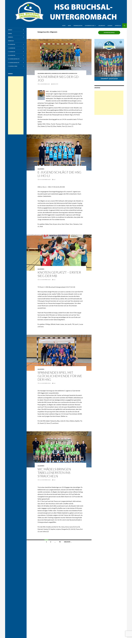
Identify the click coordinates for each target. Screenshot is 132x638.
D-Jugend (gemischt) (13, 59)
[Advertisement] (108, 103)
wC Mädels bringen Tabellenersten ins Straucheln (54, 472)
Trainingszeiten (77, 25)
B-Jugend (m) (11, 44)
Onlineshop (101, 25)
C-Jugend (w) (11, 48)
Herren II (10, 37)
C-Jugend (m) (11, 51)
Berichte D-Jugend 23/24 (69, 73)
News (69, 25)
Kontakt (110, 25)
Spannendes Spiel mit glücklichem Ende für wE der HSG (60, 375)
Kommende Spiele (109, 32)
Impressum (118, 25)
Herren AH (11, 40)
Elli (54, 179)
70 (60, 542)
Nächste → (68, 542)
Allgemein (41, 73)
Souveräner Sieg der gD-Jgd (58, 78)
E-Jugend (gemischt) (13, 62)
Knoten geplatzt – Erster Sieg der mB (59, 274)
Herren (10, 29)
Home (63, 25)
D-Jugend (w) (11, 55)
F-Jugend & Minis (12, 66)
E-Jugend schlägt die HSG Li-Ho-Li (59, 174)
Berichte (55, 84)
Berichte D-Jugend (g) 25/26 (53, 73)
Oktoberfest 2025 (90, 25)
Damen (10, 33)
